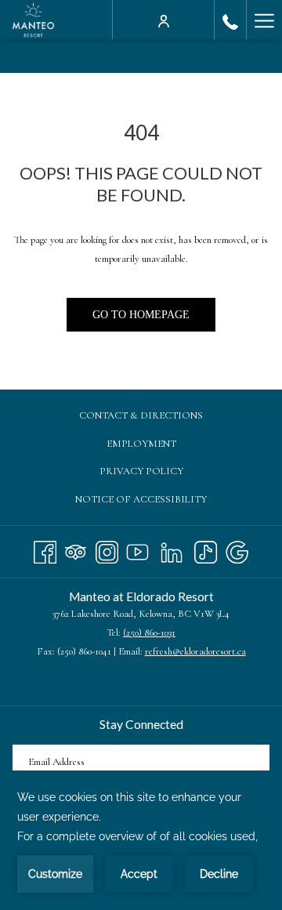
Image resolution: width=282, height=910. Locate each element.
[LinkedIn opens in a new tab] (171, 549)
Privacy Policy (141, 471)
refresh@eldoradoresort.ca (195, 651)
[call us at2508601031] (230, 19)
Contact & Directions (141, 415)
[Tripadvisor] (75, 549)
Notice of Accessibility (141, 499)
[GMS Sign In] (163, 19)
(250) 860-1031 (149, 632)
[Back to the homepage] (33, 19)
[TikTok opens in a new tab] (205, 549)
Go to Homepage (141, 315)
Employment (157, 446)
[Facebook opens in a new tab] (45, 549)
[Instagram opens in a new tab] (107, 549)
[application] (141, 840)
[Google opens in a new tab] (237, 549)
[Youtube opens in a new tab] (137, 549)
